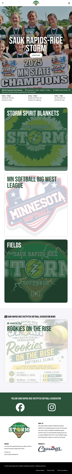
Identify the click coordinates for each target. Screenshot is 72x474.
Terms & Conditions (62, 470)
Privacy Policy (50, 470)
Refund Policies (40, 470)
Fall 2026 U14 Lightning (34, 100)
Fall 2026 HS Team (7, 100)
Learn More (36, 55)
